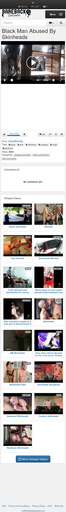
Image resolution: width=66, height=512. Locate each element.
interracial (31, 144)
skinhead (8, 148)
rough (54, 144)
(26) (43, 134)
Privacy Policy (38, 505)
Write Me (58, 505)
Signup (23, 6)
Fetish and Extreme (41, 155)
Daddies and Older (22, 155)
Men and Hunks (9, 158)
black (12, 144)
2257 (49, 505)
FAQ (4, 505)
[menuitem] (46, 80)
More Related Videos (34, 459)
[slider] (21, 80)
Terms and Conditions (19, 505)
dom (21, 144)
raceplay (44, 144)
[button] (45, 6)
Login (36, 6)
